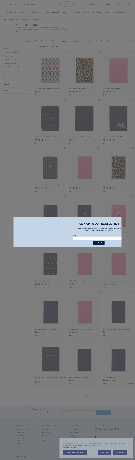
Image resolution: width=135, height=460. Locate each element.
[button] (120, 215)
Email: (74, 235)
